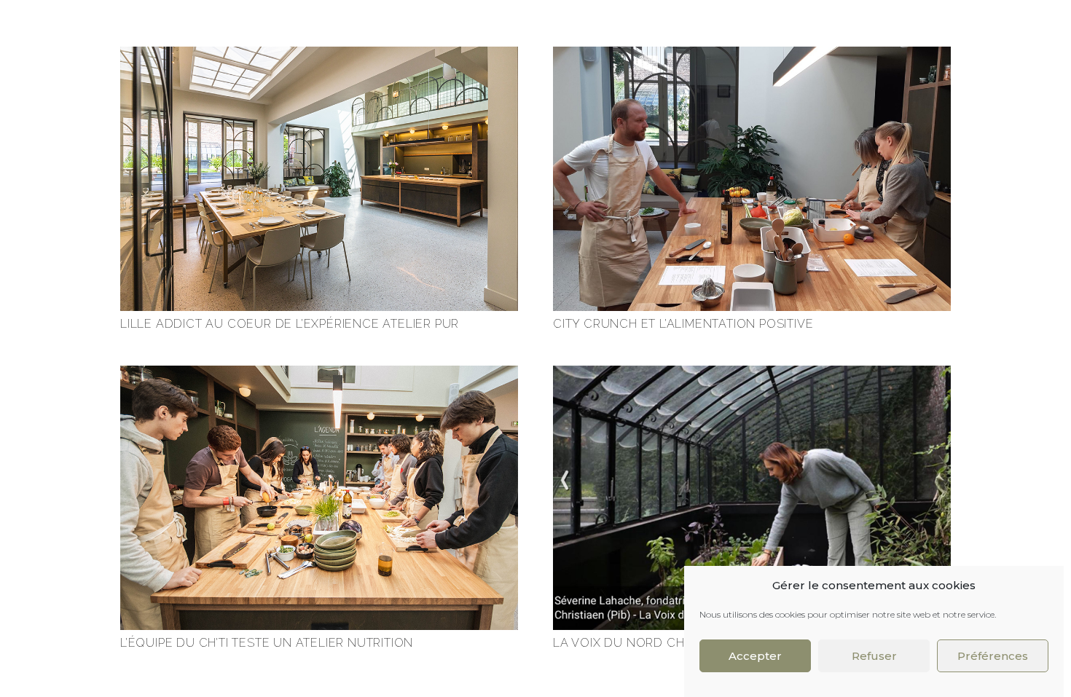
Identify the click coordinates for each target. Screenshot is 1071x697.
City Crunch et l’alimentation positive (683, 324)
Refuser (874, 656)
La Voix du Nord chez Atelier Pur (667, 643)
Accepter (755, 656)
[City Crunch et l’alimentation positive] (752, 54)
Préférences (992, 656)
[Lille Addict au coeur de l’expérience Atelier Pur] (319, 54)
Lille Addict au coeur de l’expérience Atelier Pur (289, 324)
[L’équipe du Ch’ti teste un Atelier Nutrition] (319, 373)
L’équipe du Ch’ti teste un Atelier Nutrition (266, 643)
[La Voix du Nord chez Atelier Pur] (752, 373)
